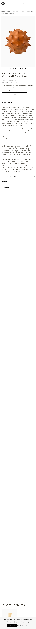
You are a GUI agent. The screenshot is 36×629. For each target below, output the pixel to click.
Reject (19, 625)
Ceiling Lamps (15, 11)
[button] (10, 68)
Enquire (14, 95)
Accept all (12, 625)
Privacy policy (25, 625)
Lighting (8, 11)
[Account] (24, 3)
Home (3, 11)
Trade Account (22, 85)
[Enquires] (27, 3)
